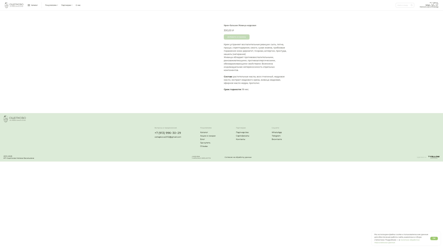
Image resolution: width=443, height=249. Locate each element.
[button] (33, 5)
